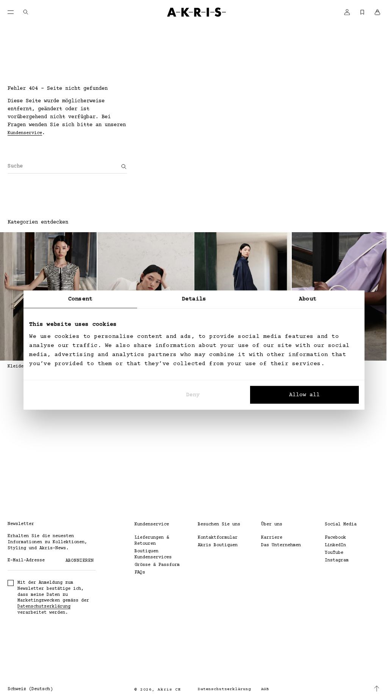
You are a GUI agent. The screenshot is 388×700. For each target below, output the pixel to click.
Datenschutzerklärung (43, 606)
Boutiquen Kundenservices (153, 554)
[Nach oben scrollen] (376, 688)
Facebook (335, 537)
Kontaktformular (218, 537)
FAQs (140, 572)
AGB (265, 689)
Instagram (337, 560)
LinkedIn (335, 545)
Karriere (271, 537)
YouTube (334, 552)
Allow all (304, 394)
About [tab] (307, 299)
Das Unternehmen (281, 545)
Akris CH (169, 689)
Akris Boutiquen (218, 545)
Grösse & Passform (157, 564)
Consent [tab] (80, 299)
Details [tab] (194, 299)
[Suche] (124, 167)
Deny (193, 394)
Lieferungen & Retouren (152, 540)
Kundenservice (25, 133)
